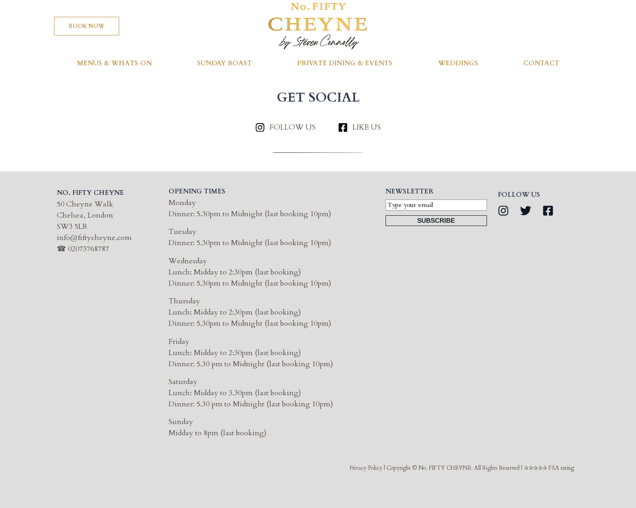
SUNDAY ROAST (224, 63)
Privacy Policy (365, 468)
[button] (86, 26)
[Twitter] (525, 210)
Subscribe (436, 220)
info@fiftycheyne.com (94, 238)
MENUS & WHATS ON (114, 63)
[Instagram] (503, 210)
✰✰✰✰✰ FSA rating (549, 468)
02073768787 (88, 249)
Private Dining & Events (344, 63)
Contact (541, 63)
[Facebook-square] (548, 210)
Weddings (458, 63)
